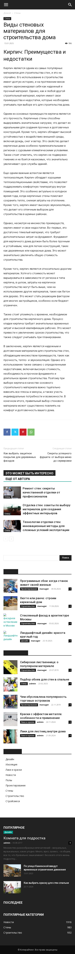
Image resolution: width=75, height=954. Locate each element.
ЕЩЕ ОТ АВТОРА (18, 479)
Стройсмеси (13, 801)
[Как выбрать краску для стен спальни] (12, 887)
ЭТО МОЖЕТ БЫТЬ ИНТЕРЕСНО (29, 473)
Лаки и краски (27, 722)
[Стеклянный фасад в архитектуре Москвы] (10, 620)
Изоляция (11, 764)
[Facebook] (6, 432)
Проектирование (29, 589)
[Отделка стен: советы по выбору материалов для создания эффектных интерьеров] (12, 509)
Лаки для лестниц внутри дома (43, 731)
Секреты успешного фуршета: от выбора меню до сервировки (56, 457)
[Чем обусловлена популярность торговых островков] (10, 702)
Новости (11, 775)
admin (32, 683)
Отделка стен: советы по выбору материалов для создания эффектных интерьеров (46, 509)
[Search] (70, 4)
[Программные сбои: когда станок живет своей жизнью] (10, 586)
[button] (6, 4)
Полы (9, 780)
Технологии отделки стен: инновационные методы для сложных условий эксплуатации (46, 526)
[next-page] (11, 539)
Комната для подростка (24, 838)
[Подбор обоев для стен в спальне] (10, 684)
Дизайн (24, 641)
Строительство (28, 606)
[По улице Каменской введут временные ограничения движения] (12, 870)
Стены (17, 13)
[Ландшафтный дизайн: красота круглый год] (10, 638)
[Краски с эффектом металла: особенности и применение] (10, 719)
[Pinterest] (23, 432)
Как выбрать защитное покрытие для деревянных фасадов (19, 457)
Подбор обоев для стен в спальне (44, 679)
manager (44, 588)
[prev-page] (5, 539)
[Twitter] (15, 432)
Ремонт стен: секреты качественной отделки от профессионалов (41, 492)
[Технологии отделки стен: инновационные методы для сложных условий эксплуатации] (12, 526)
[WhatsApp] (31, 432)
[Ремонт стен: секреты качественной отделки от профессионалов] (12, 492)
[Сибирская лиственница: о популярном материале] (10, 667)
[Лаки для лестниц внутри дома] (10, 736)
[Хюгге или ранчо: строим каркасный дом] (10, 603)
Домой (7, 13)
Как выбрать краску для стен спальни (46, 882)
